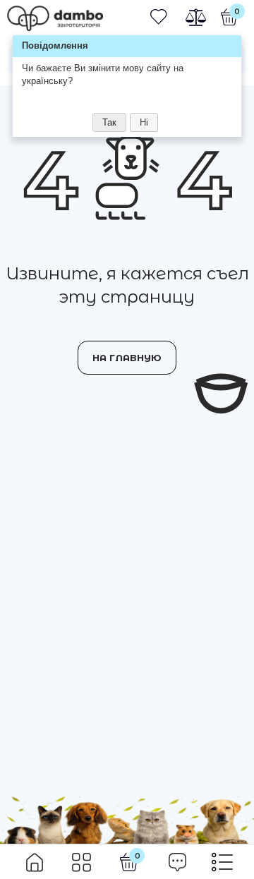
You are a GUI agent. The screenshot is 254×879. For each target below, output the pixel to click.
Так (109, 122)
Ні (144, 122)
